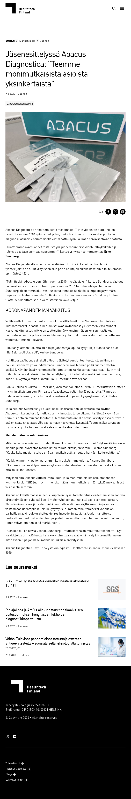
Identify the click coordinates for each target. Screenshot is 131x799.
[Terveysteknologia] (22, 8)
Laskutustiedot (14, 779)
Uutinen (44, 41)
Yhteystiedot (12, 763)
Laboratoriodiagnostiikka (20, 104)
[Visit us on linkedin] (14, 736)
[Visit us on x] (7, 736)
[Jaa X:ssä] (115, 212)
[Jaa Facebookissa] (108, 212)
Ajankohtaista (27, 41)
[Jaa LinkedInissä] (123, 212)
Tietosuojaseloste (15, 769)
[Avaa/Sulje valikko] (122, 8)
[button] (114, 8)
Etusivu (10, 41)
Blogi (8, 774)
